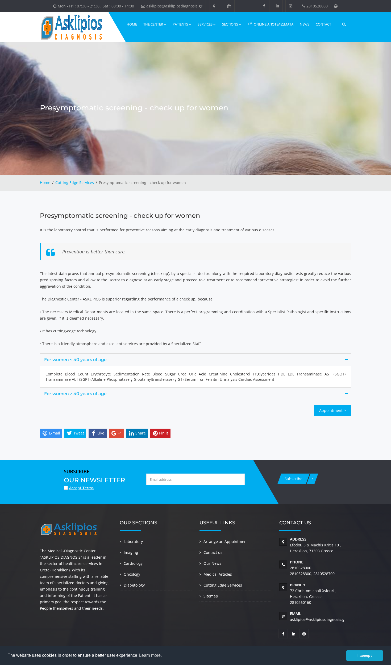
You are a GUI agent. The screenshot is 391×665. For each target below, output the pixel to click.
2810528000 (300, 567)
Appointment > (332, 410)
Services (205, 24)
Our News (212, 563)
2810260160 (300, 602)
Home (132, 24)
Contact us (212, 552)
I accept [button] (364, 655)
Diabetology (134, 585)
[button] (340, 656)
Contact (323, 24)
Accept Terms (81, 487)
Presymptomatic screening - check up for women (120, 215)
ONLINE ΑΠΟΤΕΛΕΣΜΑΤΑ (273, 24)
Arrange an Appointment (225, 541)
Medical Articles (217, 574)
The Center (153, 24)
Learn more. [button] (150, 655)
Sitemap (210, 596)
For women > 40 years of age (75, 393)
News (304, 24)
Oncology (132, 574)
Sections (230, 24)
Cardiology (133, 563)
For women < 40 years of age (75, 359)
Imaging (131, 552)
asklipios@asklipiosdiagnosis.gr (318, 619)
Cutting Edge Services (74, 182)
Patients (180, 24)
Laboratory (133, 541)
